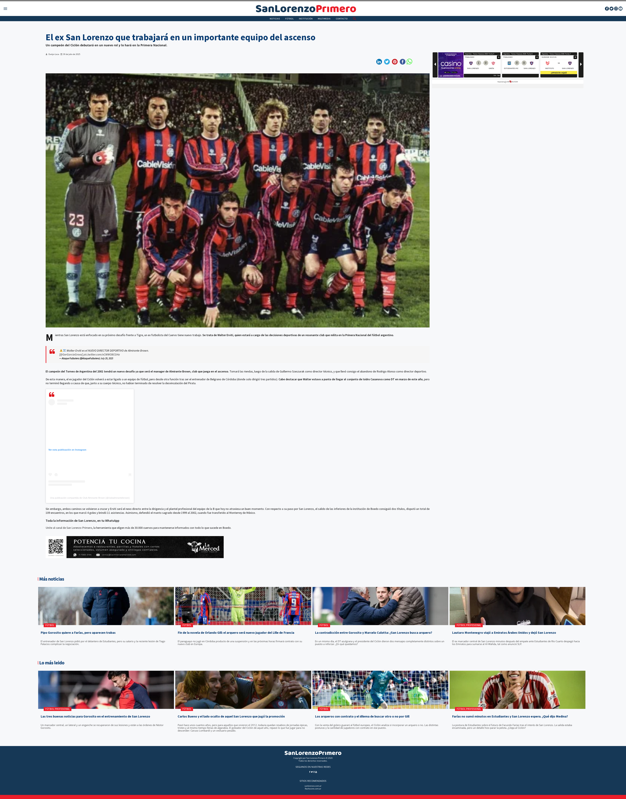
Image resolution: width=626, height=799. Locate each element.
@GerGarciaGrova (71, 354)
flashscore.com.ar (313, 788)
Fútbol (289, 18)
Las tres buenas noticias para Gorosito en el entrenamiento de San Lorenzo (95, 716)
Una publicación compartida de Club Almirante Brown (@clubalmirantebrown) (90, 497)
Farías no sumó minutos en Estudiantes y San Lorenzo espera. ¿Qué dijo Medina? (510, 716)
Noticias (275, 18)
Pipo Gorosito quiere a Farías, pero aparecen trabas (78, 632)
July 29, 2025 (106, 358)
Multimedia (324, 18)
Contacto (342, 18)
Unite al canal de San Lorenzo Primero (69, 528)
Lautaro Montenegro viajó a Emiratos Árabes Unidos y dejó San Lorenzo (504, 632)
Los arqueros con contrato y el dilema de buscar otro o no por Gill (362, 716)
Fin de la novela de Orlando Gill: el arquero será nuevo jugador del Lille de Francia (236, 632)
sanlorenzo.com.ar (313, 785)
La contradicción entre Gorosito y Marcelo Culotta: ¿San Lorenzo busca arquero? (373, 632)
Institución (306, 18)
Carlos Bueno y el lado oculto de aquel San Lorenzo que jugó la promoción (231, 716)
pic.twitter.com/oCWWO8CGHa (101, 354)
